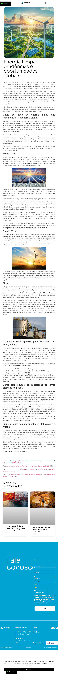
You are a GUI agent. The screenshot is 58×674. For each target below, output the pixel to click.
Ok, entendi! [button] (29, 669)
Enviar (45, 608)
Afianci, (11, 442)
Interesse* (37, 578)
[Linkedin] (54, 628)
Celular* (36, 584)
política (36, 603)
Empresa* (36, 572)
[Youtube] (57, 628)
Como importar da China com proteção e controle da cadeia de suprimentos (15, 528)
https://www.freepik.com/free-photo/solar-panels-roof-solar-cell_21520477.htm (30, 466)
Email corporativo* (39, 566)
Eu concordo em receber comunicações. (42, 591)
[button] (45, 3)
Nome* (36, 560)
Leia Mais (8, 532)
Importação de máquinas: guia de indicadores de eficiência (42, 529)
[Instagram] (52, 628)
